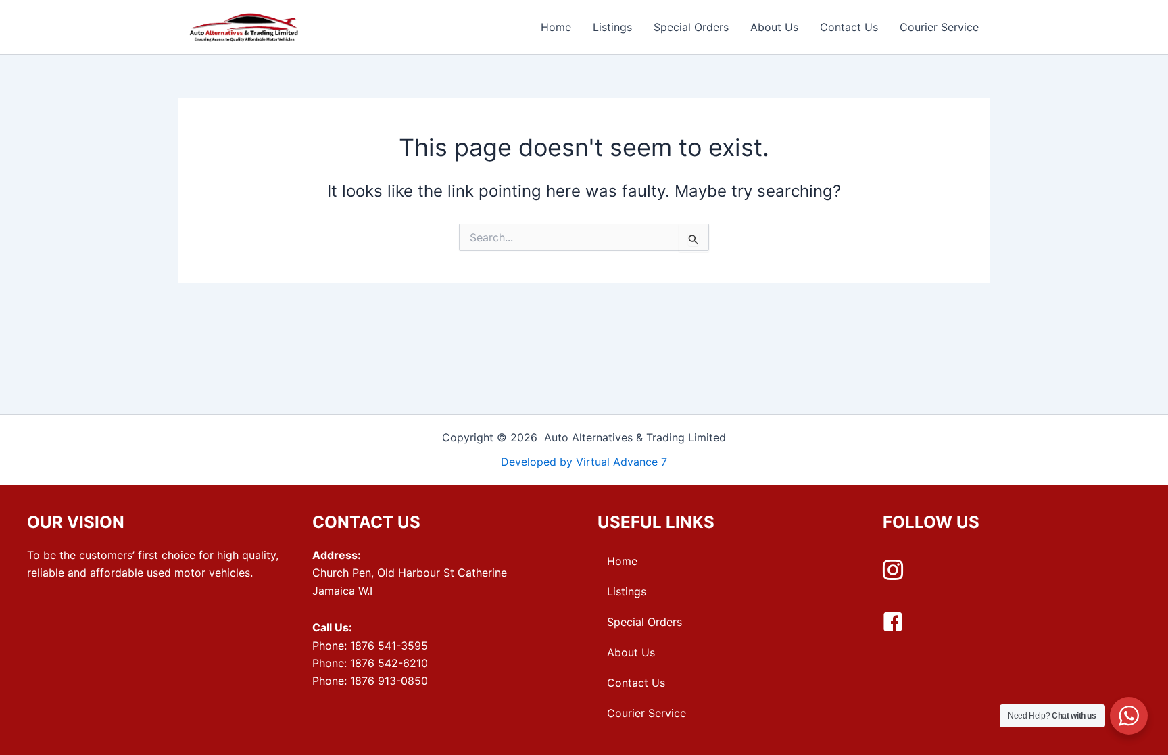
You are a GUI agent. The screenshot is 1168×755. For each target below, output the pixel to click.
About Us (774, 27)
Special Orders (691, 27)
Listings (612, 27)
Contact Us (849, 27)
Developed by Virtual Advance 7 (584, 461)
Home (556, 27)
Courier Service (939, 27)
